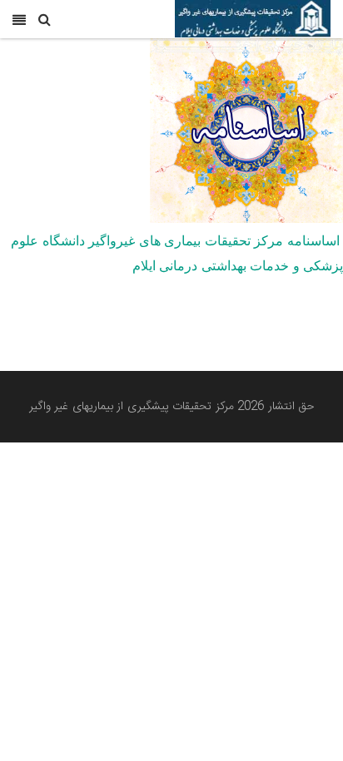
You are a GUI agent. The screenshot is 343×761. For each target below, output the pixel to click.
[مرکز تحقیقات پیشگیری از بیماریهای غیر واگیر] (253, 19)
